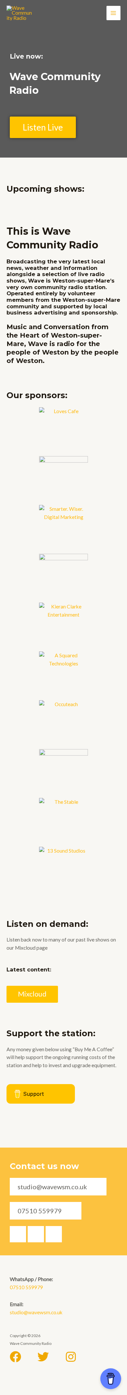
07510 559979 (26, 1287)
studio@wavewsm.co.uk (36, 1312)
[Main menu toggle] (113, 13)
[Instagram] (71, 1356)
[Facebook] (15, 1356)
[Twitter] (43, 1356)
